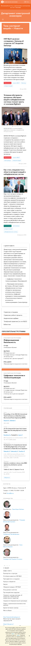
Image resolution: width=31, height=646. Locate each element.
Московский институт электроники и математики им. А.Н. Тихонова (15, 6)
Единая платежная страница (10, 608)
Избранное (7, 477)
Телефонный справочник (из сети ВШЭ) (15, 321)
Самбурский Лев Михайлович (11, 534)
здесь (13, 633)
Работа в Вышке (7, 610)
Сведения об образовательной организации (15, 601)
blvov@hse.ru (10, 493)
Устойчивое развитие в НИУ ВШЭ (12, 576)
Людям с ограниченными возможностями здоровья (14, 604)
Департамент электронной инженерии (15, 14)
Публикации (8, 408)
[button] (3, 116)
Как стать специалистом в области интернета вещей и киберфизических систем (15, 172)
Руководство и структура (10, 573)
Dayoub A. (6, 420)
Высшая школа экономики (10, 2)
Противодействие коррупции (11, 592)
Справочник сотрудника (11, 312)
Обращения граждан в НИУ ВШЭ (12, 587)
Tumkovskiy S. (14, 451)
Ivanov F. (20, 435)
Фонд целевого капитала (10, 589)
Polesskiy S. (7, 451)
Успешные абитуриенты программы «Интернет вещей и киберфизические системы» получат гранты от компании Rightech (14, 99)
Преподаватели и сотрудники (11, 579)
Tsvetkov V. (22, 451)
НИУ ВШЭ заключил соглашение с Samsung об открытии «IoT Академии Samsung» (14, 42)
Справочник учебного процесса (13, 315)
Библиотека (7, 324)
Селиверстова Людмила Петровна (12, 559)
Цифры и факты (7, 570)
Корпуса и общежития (9, 581)
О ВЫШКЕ (6, 568)
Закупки (5, 584)
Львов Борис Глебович (18, 509)
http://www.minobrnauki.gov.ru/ (11, 617)
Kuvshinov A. (7, 435)
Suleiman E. (13, 420)
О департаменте (9, 245)
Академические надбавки (11, 318)
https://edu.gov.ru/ (8, 624)
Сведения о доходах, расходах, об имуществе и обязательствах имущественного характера (12, 596)
